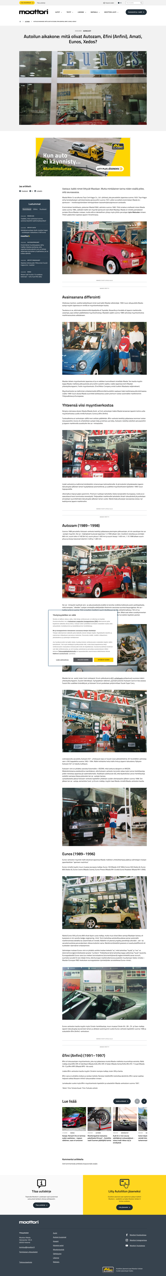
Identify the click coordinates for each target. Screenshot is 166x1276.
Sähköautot (125, 1133)
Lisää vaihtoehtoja (62, 660)
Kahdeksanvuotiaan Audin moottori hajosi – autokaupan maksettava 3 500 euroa (34, 231)
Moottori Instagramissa (138, 1240)
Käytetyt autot (58, 1245)
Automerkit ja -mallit (135, 12)
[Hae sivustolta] (141, 2)
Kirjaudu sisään (109, 3)
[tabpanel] (34, 246)
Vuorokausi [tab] (27, 209)
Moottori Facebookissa (138, 1235)
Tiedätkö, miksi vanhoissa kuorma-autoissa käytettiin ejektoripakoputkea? (33, 220)
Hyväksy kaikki (104, 660)
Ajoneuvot (87, 31)
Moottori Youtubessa (137, 1245)
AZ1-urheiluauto (117, 678)
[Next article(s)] (144, 1101)
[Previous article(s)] (137, 1101)
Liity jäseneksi (123, 1207)
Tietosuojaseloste (25, 1262)
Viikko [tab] (35, 209)
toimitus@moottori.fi (27, 1247)
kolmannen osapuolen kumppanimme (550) (83, 621)
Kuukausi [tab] (43, 209)
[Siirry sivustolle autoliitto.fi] (108, 1270)
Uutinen (27, 21)
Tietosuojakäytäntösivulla (67, 651)
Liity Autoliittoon (26, 3)
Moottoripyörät (58, 1249)
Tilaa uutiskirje (41, 3)
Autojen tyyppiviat (59, 1237)
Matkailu (56, 1262)
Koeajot (56, 1241)
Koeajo (72, 1133)
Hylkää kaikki (83, 660)
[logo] (33, 13)
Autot (55, 1233)
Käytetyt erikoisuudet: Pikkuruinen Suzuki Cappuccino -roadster (34, 264)
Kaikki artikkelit (121, 1101)
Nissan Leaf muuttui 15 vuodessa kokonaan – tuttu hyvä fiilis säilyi (31, 275)
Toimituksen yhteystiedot (28, 1252)
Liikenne (56, 1258)
